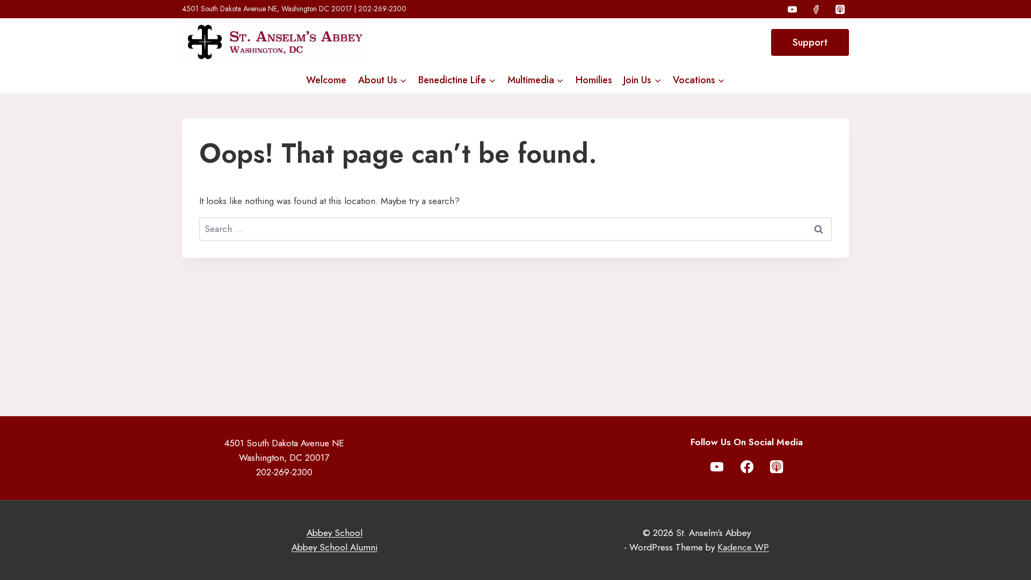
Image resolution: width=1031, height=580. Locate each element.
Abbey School (334, 532)
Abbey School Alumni (334, 547)
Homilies (594, 80)
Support (810, 42)
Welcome (326, 80)
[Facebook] (816, 9)
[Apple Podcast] (840, 9)
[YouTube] (792, 9)
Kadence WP (743, 547)
